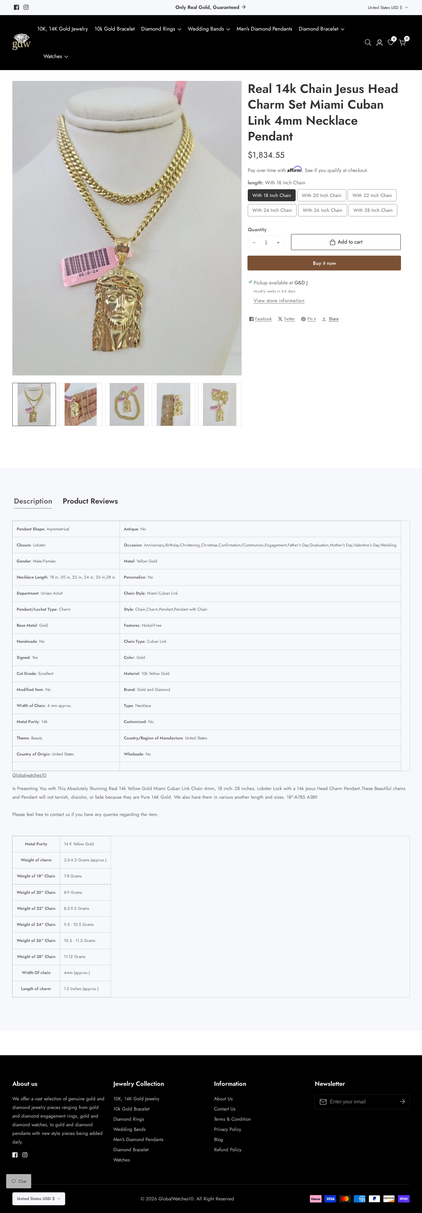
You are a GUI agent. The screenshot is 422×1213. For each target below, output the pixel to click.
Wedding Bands (207, 28)
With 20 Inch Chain (321, 197)
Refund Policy (228, 1149)
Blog (218, 1139)
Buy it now (324, 263)
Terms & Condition (232, 1119)
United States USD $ (385, 7)
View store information (279, 300)
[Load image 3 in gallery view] (127, 404)
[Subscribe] (402, 1102)
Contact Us (224, 1109)
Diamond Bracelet (318, 28)
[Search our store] (369, 42)
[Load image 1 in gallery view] (34, 404)
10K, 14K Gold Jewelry (62, 28)
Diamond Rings (158, 28)
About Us (223, 1098)
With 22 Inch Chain (372, 197)
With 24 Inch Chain (272, 211)
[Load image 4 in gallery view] (173, 404)
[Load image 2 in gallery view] (80, 404)
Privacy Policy (227, 1129)
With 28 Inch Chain (373, 211)
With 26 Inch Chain (322, 211)
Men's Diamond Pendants (264, 28)
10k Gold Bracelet (115, 28)
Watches (53, 56)
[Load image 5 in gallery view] (220, 404)
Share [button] (334, 319)
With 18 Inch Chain (271, 197)
